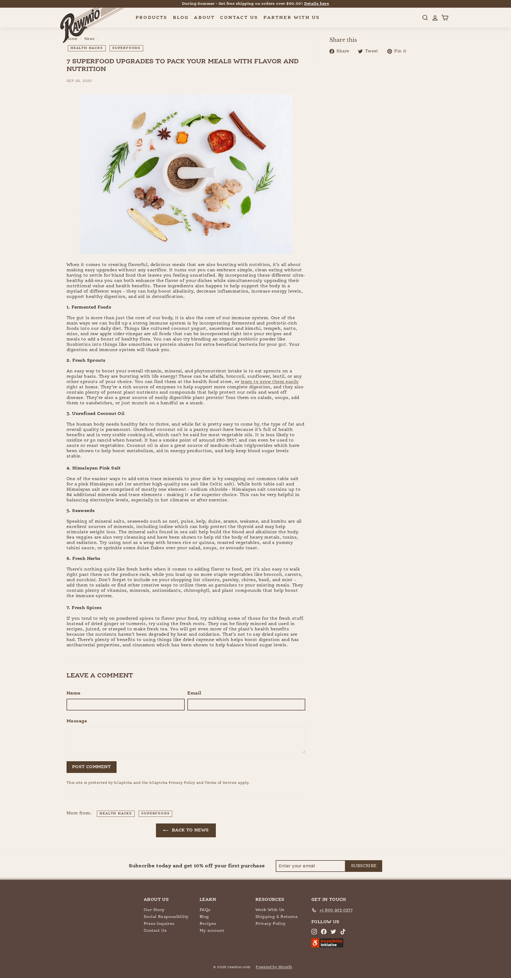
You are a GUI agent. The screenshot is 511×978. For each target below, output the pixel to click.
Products (152, 18)
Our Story (154, 910)
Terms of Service (221, 783)
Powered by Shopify (274, 967)
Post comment (91, 767)
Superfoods (126, 48)
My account (212, 931)
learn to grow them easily (270, 382)
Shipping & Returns (277, 917)
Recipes (208, 924)
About (204, 18)
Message (77, 721)
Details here (316, 4)
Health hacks (87, 48)
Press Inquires (159, 924)
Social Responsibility (166, 917)
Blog (181, 18)
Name (74, 693)
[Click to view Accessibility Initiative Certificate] (327, 946)
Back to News (189, 830)
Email (194, 693)
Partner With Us (291, 18)
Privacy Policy (182, 783)
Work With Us (270, 910)
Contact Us (239, 18)
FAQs (205, 910)
